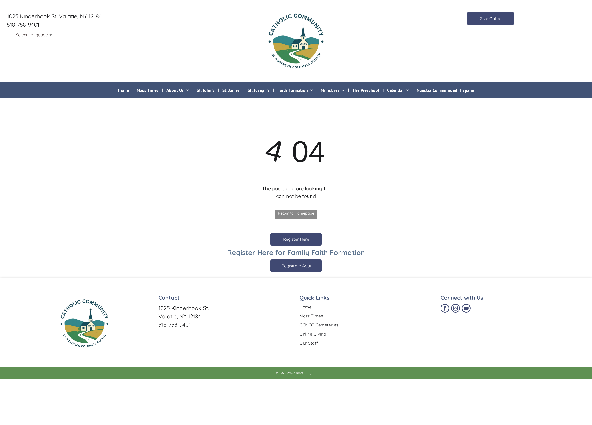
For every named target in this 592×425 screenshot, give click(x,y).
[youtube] (466, 309)
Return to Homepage (296, 213)
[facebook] (445, 309)
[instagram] (455, 309)
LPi (314, 373)
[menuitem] (123, 90)
